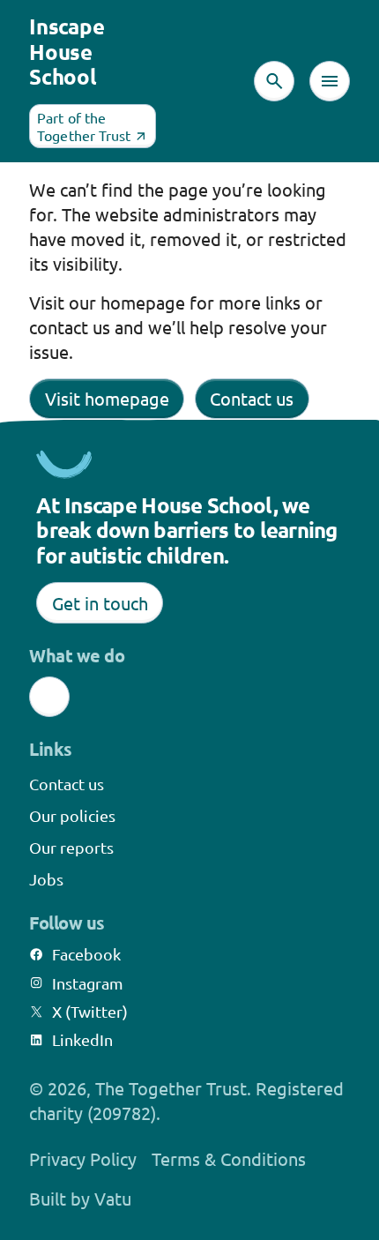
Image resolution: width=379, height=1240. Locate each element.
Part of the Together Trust (83, 126)
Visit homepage (107, 398)
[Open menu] (329, 81)
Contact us (252, 398)
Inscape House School (66, 51)
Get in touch (100, 603)
